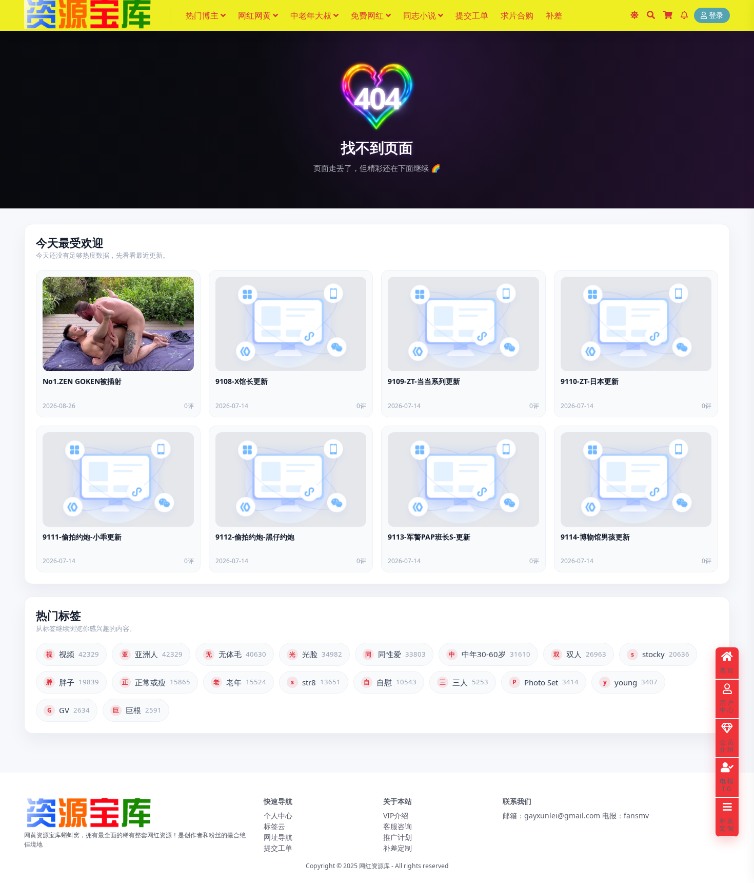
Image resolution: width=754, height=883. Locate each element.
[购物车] (667, 15)
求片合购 (517, 15)
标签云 (274, 826)
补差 (554, 15)
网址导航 (278, 837)
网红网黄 (254, 15)
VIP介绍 (395, 815)
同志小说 (419, 15)
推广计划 (397, 837)
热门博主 (202, 15)
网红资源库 (374, 865)
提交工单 (471, 15)
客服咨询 (397, 826)
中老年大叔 (310, 15)
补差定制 (397, 848)
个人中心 (278, 815)
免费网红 (367, 15)
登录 (716, 16)
